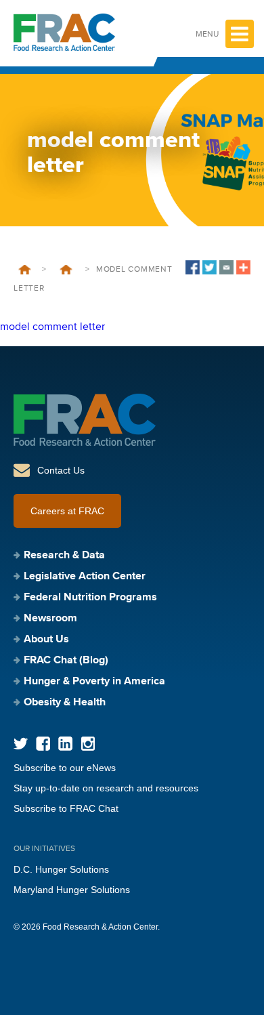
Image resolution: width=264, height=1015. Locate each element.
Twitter (21, 744)
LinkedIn (65, 744)
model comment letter (52, 327)
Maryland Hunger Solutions (72, 889)
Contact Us (61, 470)
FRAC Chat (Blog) (66, 660)
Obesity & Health (65, 702)
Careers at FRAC (67, 510)
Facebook (43, 744)
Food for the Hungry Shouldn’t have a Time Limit (65, 269)
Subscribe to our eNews (65, 767)
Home (25, 269)
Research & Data (64, 555)
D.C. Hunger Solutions (61, 869)
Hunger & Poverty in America (94, 681)
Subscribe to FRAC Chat (66, 808)
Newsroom (50, 618)
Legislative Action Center (85, 576)
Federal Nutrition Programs (90, 597)
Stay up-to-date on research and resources (106, 788)
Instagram (88, 744)
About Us (46, 639)
